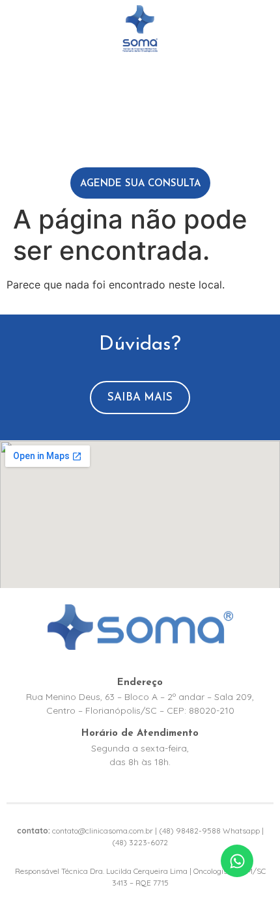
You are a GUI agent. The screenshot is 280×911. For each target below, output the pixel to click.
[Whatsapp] (237, 861)
